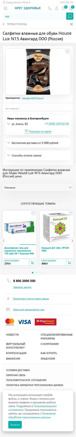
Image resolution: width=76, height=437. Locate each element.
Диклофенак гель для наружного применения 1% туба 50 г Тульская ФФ (19, 250)
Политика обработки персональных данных (34, 385)
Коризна (70, 8)
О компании (50, 344)
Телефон (50, 8)
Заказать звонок (22, 287)
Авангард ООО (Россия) (33, 98)
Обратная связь (15, 375)
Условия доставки (18, 370)
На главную (72, 24)
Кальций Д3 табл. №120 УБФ (55, 249)
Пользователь (56, 8)
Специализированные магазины (57, 336)
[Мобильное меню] (5, 8)
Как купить (49, 353)
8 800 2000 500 (66, 2)
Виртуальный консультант (15, 345)
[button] (26, 124)
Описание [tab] (9, 187)
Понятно (15, 424)
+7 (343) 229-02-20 (57, 124)
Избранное (63, 8)
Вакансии (13, 358)
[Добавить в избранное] (67, 51)
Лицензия (48, 358)
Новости (12, 335)
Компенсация (16, 353)
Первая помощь (17, 24)
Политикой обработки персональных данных (31, 415)
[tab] (38, 124)
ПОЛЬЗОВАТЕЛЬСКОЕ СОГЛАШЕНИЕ (26, 380)
